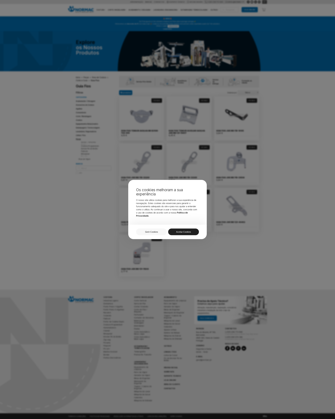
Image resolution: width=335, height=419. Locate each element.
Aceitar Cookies (183, 232)
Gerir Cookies (151, 232)
